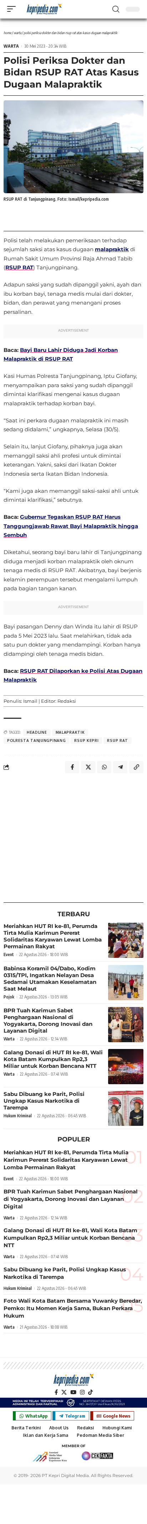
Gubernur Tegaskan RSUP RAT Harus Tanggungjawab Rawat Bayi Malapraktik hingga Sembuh (71, 525)
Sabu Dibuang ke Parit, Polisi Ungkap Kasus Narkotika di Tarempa (44, 1101)
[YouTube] (73, 1392)
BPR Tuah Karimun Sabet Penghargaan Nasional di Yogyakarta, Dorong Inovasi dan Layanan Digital (48, 1020)
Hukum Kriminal (18, 1115)
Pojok (9, 997)
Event (9, 954)
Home (7, 33)
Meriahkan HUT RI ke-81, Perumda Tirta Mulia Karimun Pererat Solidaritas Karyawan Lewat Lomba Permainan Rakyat (53, 936)
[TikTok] (90, 1392)
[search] (116, 9)
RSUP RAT (19, 267)
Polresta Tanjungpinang (36, 740)
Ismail (30, 701)
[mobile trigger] (13, 9)
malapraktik (112, 249)
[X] (64, 1392)
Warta (17, 33)
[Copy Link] (136, 767)
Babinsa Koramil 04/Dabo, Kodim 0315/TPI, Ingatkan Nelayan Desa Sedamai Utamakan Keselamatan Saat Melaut (50, 978)
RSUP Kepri (86, 740)
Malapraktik (70, 732)
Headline (37, 732)
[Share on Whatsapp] (104, 767)
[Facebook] (56, 1392)
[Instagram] (82, 1392)
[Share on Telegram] (120, 767)
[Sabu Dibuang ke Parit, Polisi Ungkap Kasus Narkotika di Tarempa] (125, 1108)
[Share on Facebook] (72, 767)
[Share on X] (88, 767)
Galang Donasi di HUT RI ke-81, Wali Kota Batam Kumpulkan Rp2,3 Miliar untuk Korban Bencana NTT (53, 1059)
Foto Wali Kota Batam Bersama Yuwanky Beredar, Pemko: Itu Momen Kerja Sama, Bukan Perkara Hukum (73, 1308)
